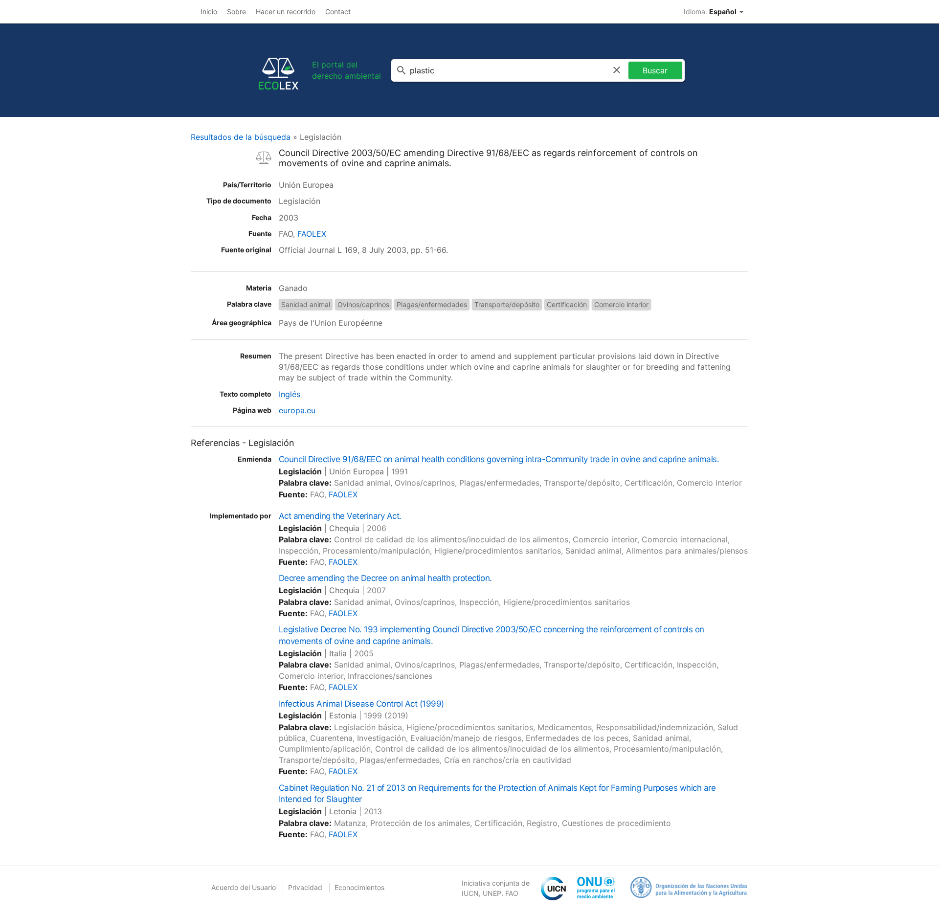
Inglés (289, 394)
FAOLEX (311, 234)
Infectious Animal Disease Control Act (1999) (361, 704)
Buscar (655, 70)
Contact (338, 11)
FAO (511, 893)
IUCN (470, 893)
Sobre (236, 11)
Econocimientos (359, 887)
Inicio (209, 11)
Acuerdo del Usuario (243, 887)
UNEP (492, 893)
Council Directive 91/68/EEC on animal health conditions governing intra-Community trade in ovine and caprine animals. (499, 459)
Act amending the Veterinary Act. (340, 516)
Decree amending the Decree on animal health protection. (385, 578)
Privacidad (305, 887)
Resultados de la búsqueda (241, 137)
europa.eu (297, 410)
